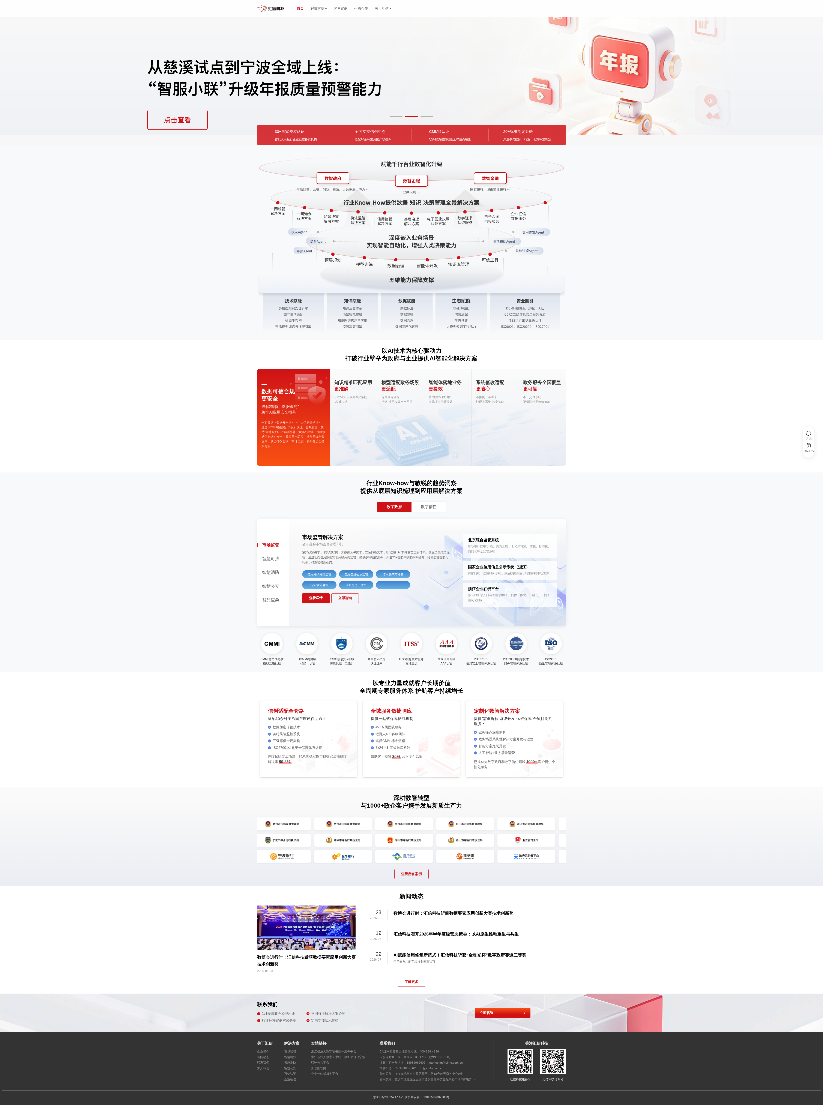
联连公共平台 (320, 1062)
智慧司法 (290, 1057)
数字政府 (394, 507)
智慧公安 (290, 1068)
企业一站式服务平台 (324, 1073)
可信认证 (290, 1073)
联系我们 (263, 1062)
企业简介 (263, 1051)
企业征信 (290, 1079)
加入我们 (263, 1068)
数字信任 (428, 507)
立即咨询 (345, 598)
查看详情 (316, 598)
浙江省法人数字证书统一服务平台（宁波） (339, 1057)
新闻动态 (263, 1057)
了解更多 (411, 982)
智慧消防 (290, 1062)
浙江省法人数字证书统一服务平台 (333, 1051)
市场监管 (290, 1051)
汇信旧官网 (318, 1068)
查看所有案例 (411, 874)
